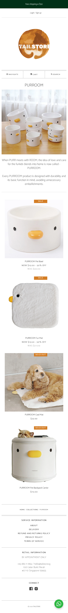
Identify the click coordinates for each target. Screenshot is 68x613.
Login (32, 13)
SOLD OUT (40, 354)
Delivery (34, 529)
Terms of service (34, 541)
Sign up (38, 13)
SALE (40, 201)
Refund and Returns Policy (34, 533)
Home (22, 509)
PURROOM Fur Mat (34, 338)
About (34, 525)
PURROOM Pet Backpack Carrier (34, 488)
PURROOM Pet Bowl (34, 261)
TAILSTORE (36, 606)
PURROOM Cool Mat (34, 415)
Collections (32, 509)
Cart (35, 74)
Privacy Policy (34, 537)
